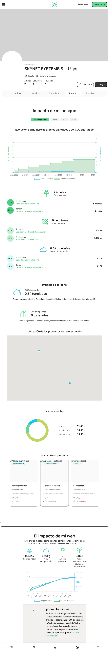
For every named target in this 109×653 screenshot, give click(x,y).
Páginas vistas (29, 559)
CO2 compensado (46, 560)
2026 (55, 119)
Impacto (73, 93)
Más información (89, 299)
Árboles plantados (62, 560)
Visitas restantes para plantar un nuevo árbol (79, 563)
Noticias (90, 93)
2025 (64, 119)
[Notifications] (98, 647)
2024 (74, 119)
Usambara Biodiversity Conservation (31, 211)
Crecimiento (54, 93)
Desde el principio (40, 119)
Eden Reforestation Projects (27, 203)
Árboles (18, 93)
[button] (70, 383)
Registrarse (83, 4)
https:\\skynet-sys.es (47, 76)
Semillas (36, 93)
